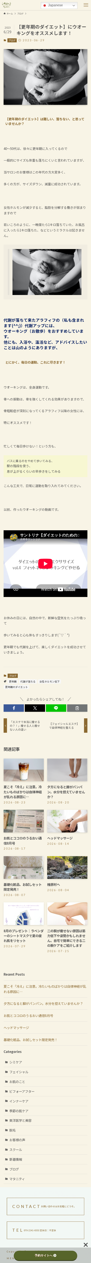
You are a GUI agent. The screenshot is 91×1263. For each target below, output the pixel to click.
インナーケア (18, 1101)
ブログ (11, 40)
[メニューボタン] (86, 5)
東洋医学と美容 (20, 1120)
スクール (15, 1149)
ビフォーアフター (21, 1091)
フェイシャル (18, 1071)
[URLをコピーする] (77, 708)
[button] (14, 708)
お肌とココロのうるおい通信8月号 (28, 1015)
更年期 (13, 681)
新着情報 (15, 1159)
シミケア (15, 1062)
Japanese (55, 5)
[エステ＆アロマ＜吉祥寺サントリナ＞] (6, 5)
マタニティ (17, 1178)
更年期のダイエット (16, 687)
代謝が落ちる (28, 681)
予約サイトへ (43, 1255)
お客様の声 (17, 1139)
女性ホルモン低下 (49, 681)
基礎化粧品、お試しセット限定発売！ (31, 1039)
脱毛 (12, 1130)
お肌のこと (17, 1081)
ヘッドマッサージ (16, 1027)
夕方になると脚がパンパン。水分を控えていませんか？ (43, 1003)
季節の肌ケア (18, 1110)
